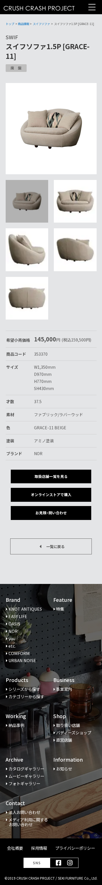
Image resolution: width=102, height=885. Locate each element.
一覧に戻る (55, 546)
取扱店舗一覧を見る (51, 476)
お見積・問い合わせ (51, 512)
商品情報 (23, 24)
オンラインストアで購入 (51, 494)
